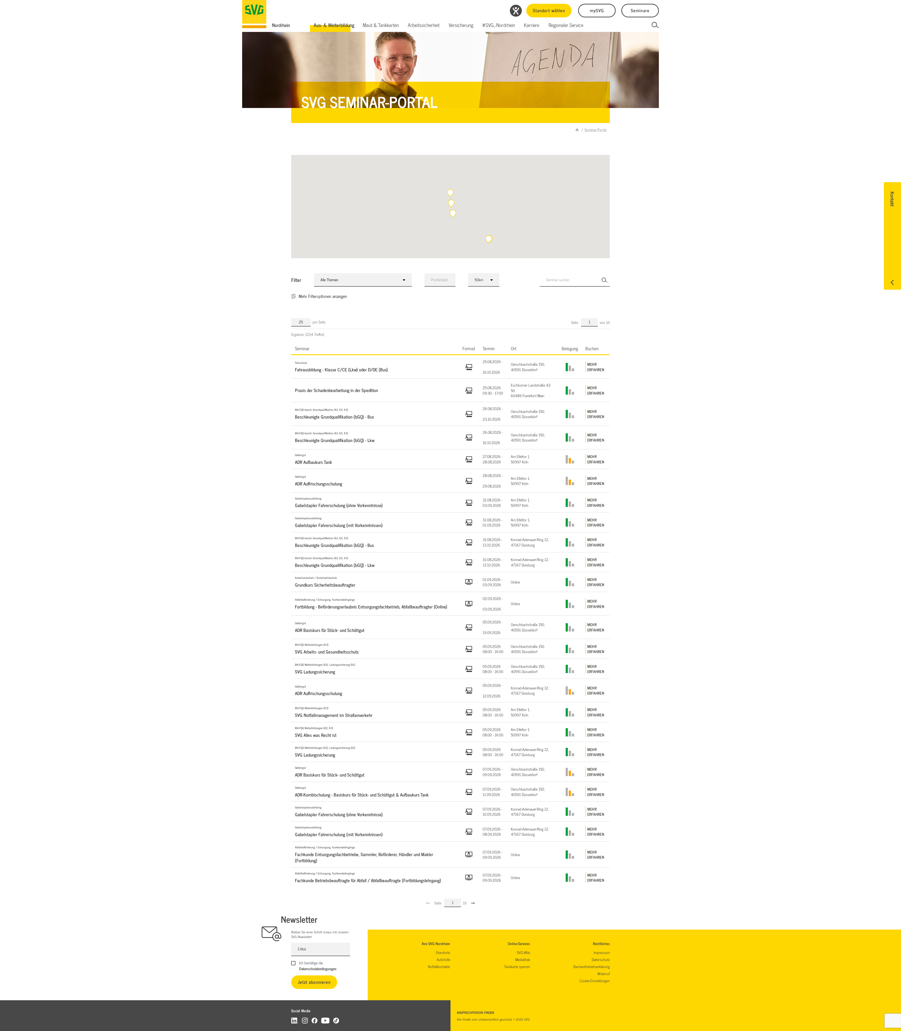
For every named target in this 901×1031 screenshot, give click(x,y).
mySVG (597, 10)
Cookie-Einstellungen (595, 980)
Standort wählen (549, 10)
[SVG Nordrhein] (254, 14)
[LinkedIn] (294, 1020)
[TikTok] (336, 1020)
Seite (575, 322)
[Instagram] (305, 1020)
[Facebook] (314, 1020)
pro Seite (319, 322)
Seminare (640, 10)
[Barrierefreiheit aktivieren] (516, 11)
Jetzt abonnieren (314, 981)
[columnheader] (375, 348)
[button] (334, 25)
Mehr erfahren (595, 367)
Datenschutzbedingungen (317, 969)
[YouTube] (325, 1020)
